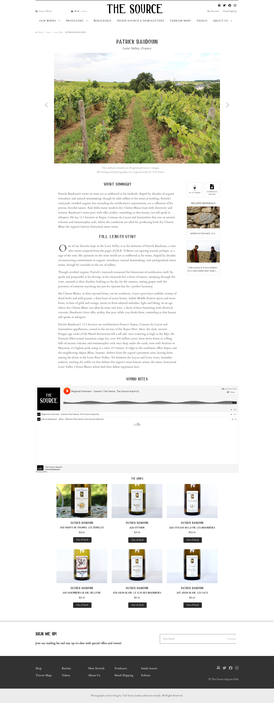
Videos (202, 20)
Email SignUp (230, 11)
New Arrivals (96, 668)
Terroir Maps (180, 20)
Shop (39, 668)
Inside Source (149, 668)
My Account (213, 11)
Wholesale (102, 20)
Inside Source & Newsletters (140, 20)
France (48, 32)
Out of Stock (82, 539)
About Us (220, 20)
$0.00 (80, 11)
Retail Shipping (124, 675)
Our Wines (47, 20)
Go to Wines (194, 193)
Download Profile (212, 193)
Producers (74, 20)
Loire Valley (58, 32)
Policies (145, 675)
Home (40, 32)
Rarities (66, 668)
